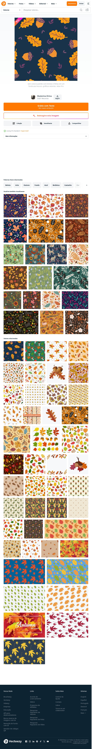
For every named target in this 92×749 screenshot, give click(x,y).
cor (78, 185)
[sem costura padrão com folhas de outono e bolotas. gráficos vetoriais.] (46, 231)
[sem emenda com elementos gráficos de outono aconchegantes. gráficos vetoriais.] (51, 322)
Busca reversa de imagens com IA (10, 719)
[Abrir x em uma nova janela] (44, 741)
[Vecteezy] (3, 3)
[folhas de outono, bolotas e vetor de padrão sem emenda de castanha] (13, 395)
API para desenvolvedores (10, 714)
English (82, 697)
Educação (7, 710)
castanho (68, 185)
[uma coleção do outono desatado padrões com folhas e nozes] (32, 415)
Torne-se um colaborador (59, 709)
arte (17, 185)
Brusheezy (7, 697)
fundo (37, 185)
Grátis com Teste (46, 106)
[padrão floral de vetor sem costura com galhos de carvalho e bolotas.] (78, 373)
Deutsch (82, 706)
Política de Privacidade (79, 742)
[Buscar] (81, 10)
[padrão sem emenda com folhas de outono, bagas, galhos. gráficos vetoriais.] (32, 300)
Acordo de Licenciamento (35, 698)
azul (46, 185)
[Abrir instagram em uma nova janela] (30, 741)
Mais (53, 4)
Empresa (7, 706)
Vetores (11, 4)
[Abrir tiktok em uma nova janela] (41, 741)
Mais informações (11, 136)
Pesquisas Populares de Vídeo (34, 725)
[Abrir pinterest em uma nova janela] (37, 741)
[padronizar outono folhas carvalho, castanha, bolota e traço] (30, 548)
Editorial (42, 4)
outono (27, 185)
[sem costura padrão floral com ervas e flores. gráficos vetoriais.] (76, 322)
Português (83, 703)
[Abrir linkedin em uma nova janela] (33, 741)
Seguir (57, 98)
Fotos (21, 4)
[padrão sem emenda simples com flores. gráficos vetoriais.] (13, 254)
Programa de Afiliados (34, 706)
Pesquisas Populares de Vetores (34, 712)
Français (82, 710)
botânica (56, 185)
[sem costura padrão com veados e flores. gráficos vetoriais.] (57, 254)
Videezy (6, 703)
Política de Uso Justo (78, 743)
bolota (7, 185)
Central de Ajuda (58, 698)
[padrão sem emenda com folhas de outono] (13, 529)
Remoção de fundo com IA (11, 724)
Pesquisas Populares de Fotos (37, 718)
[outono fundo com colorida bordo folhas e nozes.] (66, 529)
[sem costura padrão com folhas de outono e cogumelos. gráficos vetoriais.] (78, 254)
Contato (57, 702)
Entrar (81, 4)
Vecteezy (7, 700)
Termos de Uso (65, 742)
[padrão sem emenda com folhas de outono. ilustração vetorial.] (75, 439)
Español (82, 700)
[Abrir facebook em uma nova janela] (26, 741)
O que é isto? (25, 131)
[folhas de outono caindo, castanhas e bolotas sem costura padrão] (13, 464)
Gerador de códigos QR (11, 730)
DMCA (32, 702)
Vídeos (31, 4)
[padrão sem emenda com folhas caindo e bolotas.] (49, 548)
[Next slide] (83, 185)
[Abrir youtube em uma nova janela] (48, 741)
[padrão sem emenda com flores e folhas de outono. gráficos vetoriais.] (76, 205)
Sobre (57, 705)
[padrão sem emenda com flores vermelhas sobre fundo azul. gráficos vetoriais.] (75, 300)
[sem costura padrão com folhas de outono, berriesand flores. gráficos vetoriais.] (76, 231)
